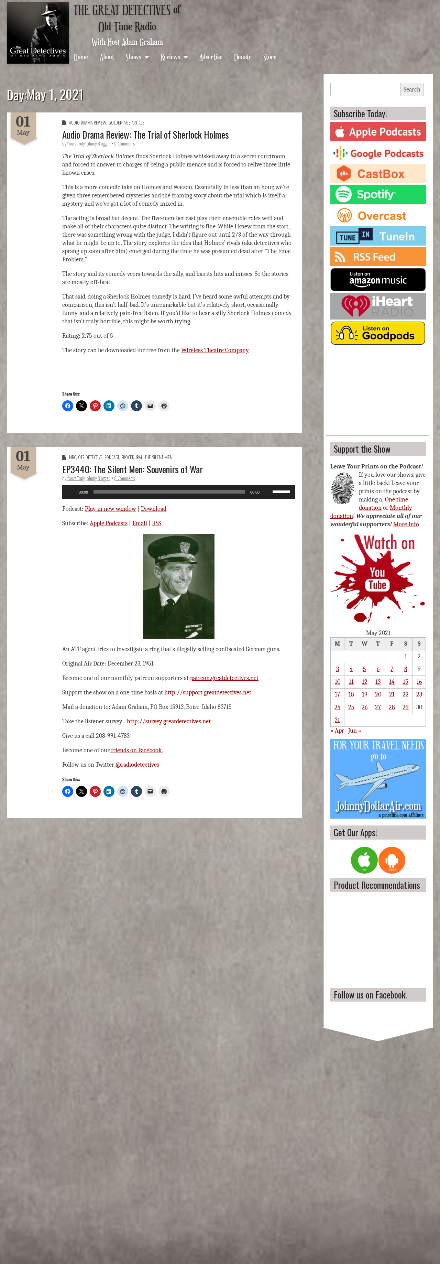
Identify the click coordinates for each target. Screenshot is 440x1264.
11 (351, 681)
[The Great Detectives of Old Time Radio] (38, 33)
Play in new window (110, 508)
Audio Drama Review (87, 122)
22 (406, 694)
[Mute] (267, 491)
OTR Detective (90, 457)
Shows (133, 56)
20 (378, 694)
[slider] (282, 491)
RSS (156, 523)
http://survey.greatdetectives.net (169, 721)
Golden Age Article (126, 122)
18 (351, 694)
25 (351, 707)
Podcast (111, 457)
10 (337, 681)
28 (392, 707)
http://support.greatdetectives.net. (208, 692)
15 (405, 681)
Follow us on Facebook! (370, 994)
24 (337, 707)
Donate (243, 56)
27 (378, 707)
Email (139, 523)
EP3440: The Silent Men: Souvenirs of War (132, 469)
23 (419, 694)
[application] (178, 492)
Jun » (354, 730)
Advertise (210, 56)
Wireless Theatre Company (215, 350)
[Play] (71, 491)
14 (392, 681)
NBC (72, 457)
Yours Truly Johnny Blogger (88, 143)
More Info (406, 524)
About (107, 56)
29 (406, 707)
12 (364, 681)
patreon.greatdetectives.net (224, 678)
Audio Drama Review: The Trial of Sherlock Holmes (145, 134)
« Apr (337, 730)
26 (364, 707)
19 (364, 694)
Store (269, 56)
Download (153, 508)
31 (337, 720)
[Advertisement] (377, 392)
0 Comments (124, 143)
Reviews (170, 56)
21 (392, 694)
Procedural (132, 457)
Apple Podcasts (109, 523)
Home (81, 56)
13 (378, 681)
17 (337, 694)
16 (419, 681)
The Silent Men (159, 457)
